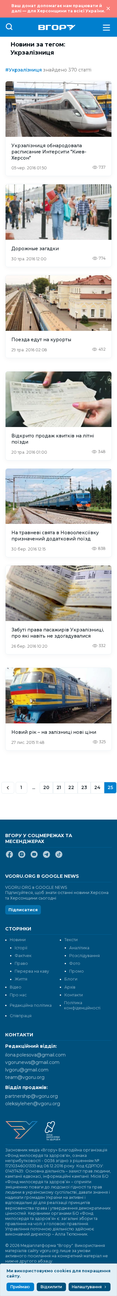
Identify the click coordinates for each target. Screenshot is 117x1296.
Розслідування (84, 955)
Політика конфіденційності (82, 1005)
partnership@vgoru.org (31, 1096)
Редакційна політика (31, 1005)
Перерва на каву (32, 971)
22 (71, 787)
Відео (15, 987)
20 (46, 787)
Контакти (73, 994)
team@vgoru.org (25, 1077)
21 (59, 787)
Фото (74, 963)
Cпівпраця (21, 1015)
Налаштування (87, 1286)
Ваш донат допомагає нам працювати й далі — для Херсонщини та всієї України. (58, 8)
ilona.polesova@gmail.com (35, 1055)
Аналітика (79, 947)
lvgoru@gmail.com (26, 1070)
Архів (69, 987)
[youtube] (34, 857)
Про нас (18, 994)
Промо (76, 971)
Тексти (71, 939)
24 (97, 787)
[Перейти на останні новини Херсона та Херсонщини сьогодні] (57, 27)
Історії (21, 947)
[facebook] (9, 857)
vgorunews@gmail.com (32, 1062)
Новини (18, 939)
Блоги (70, 979)
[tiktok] (59, 857)
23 (84, 787)
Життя (21, 979)
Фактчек (23, 955)
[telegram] (46, 857)
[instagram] (22, 857)
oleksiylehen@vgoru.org (32, 1104)
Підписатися (23, 909)
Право (21, 963)
